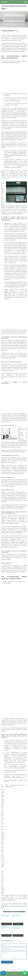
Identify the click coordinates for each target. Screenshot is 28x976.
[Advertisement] (14, 79)
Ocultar (15, 30)
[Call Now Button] (3, 973)
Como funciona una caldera (16, 905)
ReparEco (4, 2)
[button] (25, 973)
